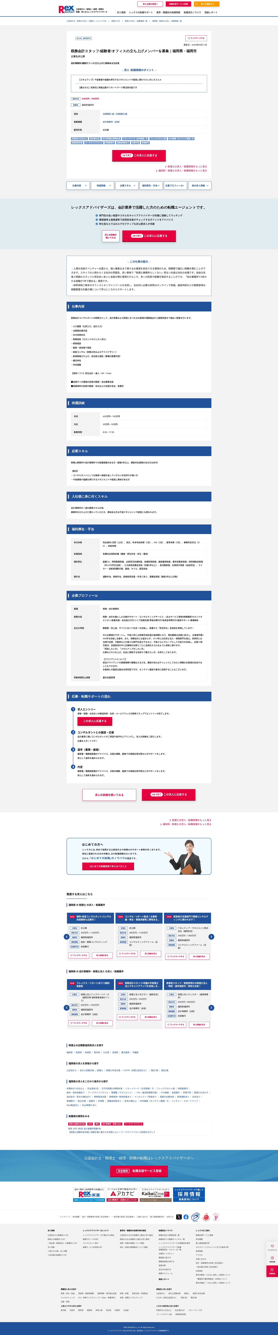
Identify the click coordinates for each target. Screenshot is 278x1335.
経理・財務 (124, 1293)
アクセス (199, 1255)
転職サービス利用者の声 (92, 1247)
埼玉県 (108, 1310)
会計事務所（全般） (112, 121)
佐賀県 (79, 1052)
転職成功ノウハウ (166, 1230)
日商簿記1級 (108, 113)
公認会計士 (72, 1070)
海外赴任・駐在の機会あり (79, 1096)
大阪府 (72, 1310)
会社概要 (76, 1217)
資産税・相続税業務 (86, 1293)
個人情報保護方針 (157, 1217)
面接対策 (162, 1265)
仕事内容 (76, 185)
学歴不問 (187, 1092)
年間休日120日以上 (75, 1088)
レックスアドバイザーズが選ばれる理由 (98, 1235)
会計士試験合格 (87, 1070)
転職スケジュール (166, 1273)
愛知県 (80, 1310)
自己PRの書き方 (165, 1269)
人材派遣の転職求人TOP (57, 1255)
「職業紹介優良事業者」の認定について (211, 1279)
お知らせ (170, 1217)
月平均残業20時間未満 (112, 1088)
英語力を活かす (201, 1092)
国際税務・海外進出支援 (106, 1293)
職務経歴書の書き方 (166, 1261)
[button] (67, 937)
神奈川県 (99, 1310)
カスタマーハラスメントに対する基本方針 (212, 1247)
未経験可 (176, 1092)
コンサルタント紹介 (90, 1243)
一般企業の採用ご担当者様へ (123, 1217)
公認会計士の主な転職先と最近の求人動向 (136, 1235)
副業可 (92, 1101)
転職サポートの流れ (90, 1239)
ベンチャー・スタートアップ (185, 1101)
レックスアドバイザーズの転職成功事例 (174, 1243)
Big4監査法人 (73, 1105)
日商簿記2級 (121, 113)
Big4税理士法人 (89, 1105)
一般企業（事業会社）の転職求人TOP (62, 1243)
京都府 (117, 1310)
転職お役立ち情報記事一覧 (169, 1235)
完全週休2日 (93, 1088)
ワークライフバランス (98, 1092)
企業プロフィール (174, 185)
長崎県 (88, 1052)
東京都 (63, 1310)
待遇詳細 (101, 185)
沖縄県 (135, 1052)
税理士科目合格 (113, 1070)
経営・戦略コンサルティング (131, 1297)
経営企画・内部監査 (140, 1293)
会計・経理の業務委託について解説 (134, 1247)
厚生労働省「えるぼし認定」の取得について (213, 1275)
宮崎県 (115, 1052)
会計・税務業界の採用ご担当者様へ (96, 1217)
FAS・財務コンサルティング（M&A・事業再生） (97, 1297)
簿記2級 (164, 1070)
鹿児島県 (125, 1052)
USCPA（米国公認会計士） (135, 1070)
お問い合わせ (142, 1217)
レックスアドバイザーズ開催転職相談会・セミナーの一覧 (170, 1248)
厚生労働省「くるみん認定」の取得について (213, 1283)
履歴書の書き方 (165, 1257)
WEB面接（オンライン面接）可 (154, 1101)
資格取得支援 (100, 1096)
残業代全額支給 (167, 1096)
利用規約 (199, 1271)
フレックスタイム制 (166, 1088)
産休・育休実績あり (76, 1092)
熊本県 (97, 1052)
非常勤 (101, 1101)
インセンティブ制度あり (146, 1096)
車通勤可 (71, 1101)
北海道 (126, 1310)
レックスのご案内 (203, 1230)
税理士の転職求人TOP (56, 1239)
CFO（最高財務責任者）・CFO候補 (153, 1092)
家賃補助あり (183, 1096)
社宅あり (196, 1096)
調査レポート (164, 1279)
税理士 (100, 1070)
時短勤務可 (183, 1088)
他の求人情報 (198, 185)
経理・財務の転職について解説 (132, 1243)
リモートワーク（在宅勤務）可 (139, 1088)
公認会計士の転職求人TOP (58, 1235)
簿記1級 (154, 1070)
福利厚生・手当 (149, 185)
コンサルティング (68, 1297)
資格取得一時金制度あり (120, 1096)
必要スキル (125, 185)
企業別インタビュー (166, 1253)
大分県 (106, 1052)
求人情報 (51, 1230)
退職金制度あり (114, 1101)
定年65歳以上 (130, 1101)
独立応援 (82, 1101)
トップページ (65, 1217)
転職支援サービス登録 (204, 1235)
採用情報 (199, 1251)
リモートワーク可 (195, 1310)
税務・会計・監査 (68, 1293)
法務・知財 (65, 1302)
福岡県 (70, 1052)
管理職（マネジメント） (122, 1092)
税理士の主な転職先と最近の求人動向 (134, 1239)
